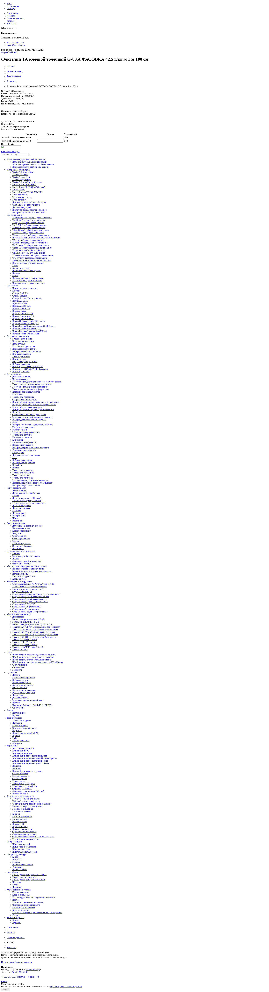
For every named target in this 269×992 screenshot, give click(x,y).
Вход (9, 3)
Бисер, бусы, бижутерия (18, 169)
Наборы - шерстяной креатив (26, 485)
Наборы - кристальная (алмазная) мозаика (32, 424)
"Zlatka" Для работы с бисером (27, 182)
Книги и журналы (15, 917)
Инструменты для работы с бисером (29, 210)
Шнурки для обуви (21, 849)
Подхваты (17, 859)
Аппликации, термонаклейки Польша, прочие (34, 758)
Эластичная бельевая (22, 546)
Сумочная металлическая (24, 831)
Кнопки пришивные (22, 816)
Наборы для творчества (23, 462)
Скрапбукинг (13, 872)
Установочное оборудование (26, 839)
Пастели (16, 412)
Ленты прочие (19, 513)
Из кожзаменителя (21, 528)
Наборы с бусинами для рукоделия (28, 212)
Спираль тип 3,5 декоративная (26, 606)
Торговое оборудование (23, 576)
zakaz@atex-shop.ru (16, 45)
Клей (14, 457)
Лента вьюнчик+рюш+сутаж (26, 493)
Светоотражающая (21, 538)
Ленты (15, 558)
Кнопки (16, 814)
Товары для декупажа (22, 470)
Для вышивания (14, 215)
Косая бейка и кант (21, 531)
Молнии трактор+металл (19, 614)
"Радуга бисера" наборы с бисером (29, 250)
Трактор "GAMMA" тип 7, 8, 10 (27, 647)
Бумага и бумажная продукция (27, 407)
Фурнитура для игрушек (24, 450)
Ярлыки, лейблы (20, 574)
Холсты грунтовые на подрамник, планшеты (33, 897)
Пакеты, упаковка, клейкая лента (28, 569)
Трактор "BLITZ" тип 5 (23, 642)
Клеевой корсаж (20, 725)
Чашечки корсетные (21, 563)
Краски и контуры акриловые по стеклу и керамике (37, 912)
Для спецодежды (20, 697)
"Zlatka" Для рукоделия (23, 172)
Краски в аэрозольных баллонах (27, 902)
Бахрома (16, 862)
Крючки (16, 291)
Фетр (14, 422)
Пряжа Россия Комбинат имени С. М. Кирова (34, 326)
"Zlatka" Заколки (20, 174)
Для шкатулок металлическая (26, 455)
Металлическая (19, 819)
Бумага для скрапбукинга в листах (28, 879)
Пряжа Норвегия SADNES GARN (28, 321)
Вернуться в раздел (10, 151)
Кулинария (17, 440)
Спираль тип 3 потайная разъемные (29, 599)
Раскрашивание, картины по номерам (30, 480)
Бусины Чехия (19, 200)
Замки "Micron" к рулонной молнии (29, 586)
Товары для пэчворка (22, 478)
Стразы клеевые (20, 773)
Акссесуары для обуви (23, 748)
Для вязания (12, 285)
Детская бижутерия (21, 207)
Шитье (15, 518)
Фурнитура (17, 867)
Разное (10, 710)
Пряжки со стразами (22, 829)
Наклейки (17, 465)
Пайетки (16, 768)
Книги (15, 920)
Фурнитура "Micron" (22, 788)
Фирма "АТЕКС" (9, 52)
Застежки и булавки (21, 811)
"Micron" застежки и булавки (26, 801)
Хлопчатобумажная (21, 543)
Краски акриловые (21, 895)
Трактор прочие (19, 649)
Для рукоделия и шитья (18, 336)
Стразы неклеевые (21, 776)
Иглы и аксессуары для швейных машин (26, 159)
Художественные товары (19, 890)
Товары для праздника (23, 397)
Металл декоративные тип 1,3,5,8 (28, 619)
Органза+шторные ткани (24, 728)
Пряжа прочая (19, 311)
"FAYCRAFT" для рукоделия (26, 205)
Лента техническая (16, 523)
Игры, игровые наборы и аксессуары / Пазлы (34, 404)
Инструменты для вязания (24, 288)
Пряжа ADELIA (20, 301)
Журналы (16, 922)
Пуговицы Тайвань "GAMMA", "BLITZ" (32, 705)
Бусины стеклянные (22, 197)
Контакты (11, 23)
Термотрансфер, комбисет (24, 786)
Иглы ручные (18, 344)
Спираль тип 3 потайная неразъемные (30, 596)
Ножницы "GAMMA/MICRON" (27, 366)
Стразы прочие (19, 778)
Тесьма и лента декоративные (26, 500)
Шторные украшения (22, 864)
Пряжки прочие (19, 826)
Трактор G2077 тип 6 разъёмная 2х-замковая (33, 632)
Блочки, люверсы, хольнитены (27, 806)
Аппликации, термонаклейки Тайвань (30, 763)
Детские (16, 675)
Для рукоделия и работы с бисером (29, 202)
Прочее (15, 467)
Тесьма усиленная (20, 740)
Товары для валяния (22, 435)
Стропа (15, 541)
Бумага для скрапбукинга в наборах (29, 874)
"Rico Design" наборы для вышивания (30, 230)
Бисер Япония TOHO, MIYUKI (27, 192)
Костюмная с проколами (24, 690)
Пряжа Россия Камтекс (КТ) (25, 323)
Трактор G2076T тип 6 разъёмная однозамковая (35, 629)
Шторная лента (19, 869)
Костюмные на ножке (22, 685)
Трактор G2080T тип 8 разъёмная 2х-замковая (34, 637)
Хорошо (5, 989)
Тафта (15, 738)
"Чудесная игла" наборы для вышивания (31, 260)
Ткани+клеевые (14, 76)
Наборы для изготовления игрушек (29, 419)
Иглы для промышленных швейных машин (33, 164)
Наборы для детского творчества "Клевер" (32, 483)
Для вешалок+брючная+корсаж (27, 526)
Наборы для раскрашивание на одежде (30, 447)
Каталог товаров (15, 71)
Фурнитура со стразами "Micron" (28, 791)
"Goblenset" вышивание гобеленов (28, 220)
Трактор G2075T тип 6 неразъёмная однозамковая (36, 627)
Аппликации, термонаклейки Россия (30, 761)
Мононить (17, 670)
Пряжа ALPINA (20, 303)
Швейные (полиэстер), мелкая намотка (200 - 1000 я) (37, 662)
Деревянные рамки (21, 376)
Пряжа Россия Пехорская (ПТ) (26, 328)
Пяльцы (16, 273)
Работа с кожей (19, 430)
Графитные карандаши (23, 427)
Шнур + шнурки (14, 841)
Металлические (19, 687)
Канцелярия (18, 452)
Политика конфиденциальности (16, 962)
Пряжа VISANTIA (21, 308)
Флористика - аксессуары (24, 399)
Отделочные (18, 667)
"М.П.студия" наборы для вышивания (30, 245)
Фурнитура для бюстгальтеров (26, 561)
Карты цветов (19, 579)
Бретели (16, 553)
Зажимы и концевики (22, 809)
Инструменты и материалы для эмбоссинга (33, 409)
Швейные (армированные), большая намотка (33, 654)
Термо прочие (19, 781)
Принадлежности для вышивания (28, 283)
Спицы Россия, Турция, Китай (27, 298)
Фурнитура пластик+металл (20, 796)
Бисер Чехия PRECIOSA (24, 184)
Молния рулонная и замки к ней (27, 589)
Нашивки (16, 766)
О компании (12, 13)
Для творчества (14, 374)
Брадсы (15, 884)
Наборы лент (18, 515)
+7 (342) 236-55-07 (19, 972)
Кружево (16, 510)
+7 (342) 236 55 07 (15, 42)
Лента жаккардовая (21, 505)
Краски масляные (20, 892)
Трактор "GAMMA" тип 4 (24, 639)
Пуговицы (12, 672)
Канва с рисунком (21, 268)
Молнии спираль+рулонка (19, 581)
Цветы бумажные (20, 379)
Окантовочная (19, 536)
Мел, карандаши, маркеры (24, 361)
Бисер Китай (18, 189)
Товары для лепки (21, 475)
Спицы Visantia (19, 296)
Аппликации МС (20, 751)
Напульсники (18, 713)
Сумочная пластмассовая (24, 834)
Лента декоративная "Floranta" (26, 498)
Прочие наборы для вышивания (27, 263)
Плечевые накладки (21, 354)
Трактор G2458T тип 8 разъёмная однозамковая (35, 634)
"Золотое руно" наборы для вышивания (31, 235)
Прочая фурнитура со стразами (27, 771)
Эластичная (18, 548)
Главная (10, 66)
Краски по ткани (20, 910)
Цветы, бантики (20, 793)
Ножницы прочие (20, 371)
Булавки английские (22, 339)
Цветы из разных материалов (26, 392)
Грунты (15, 915)
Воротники (17, 521)
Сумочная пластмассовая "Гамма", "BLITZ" (33, 836)
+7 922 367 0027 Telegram (13, 977)
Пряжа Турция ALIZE (22, 313)
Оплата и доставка (16, 18)
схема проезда (33, 969)
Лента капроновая (21, 508)
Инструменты (19, 359)
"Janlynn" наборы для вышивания (28, 222)
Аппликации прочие (22, 753)
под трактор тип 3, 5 (22, 591)
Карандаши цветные (22, 437)
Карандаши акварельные (24, 442)
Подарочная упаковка (22, 445)
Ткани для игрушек (21, 720)
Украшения (12, 745)
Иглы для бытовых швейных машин (29, 162)
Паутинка (17, 730)
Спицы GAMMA (20, 293)
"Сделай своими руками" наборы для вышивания (36, 237)
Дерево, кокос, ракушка (23, 692)
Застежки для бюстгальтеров (26, 556)
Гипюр (15, 495)
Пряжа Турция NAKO (22, 318)
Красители (17, 394)
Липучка (16, 533)
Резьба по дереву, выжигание (26, 432)
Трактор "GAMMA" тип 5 (24, 644)
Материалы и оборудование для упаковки (27, 566)
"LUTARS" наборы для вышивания (29, 225)
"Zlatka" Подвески (21, 177)
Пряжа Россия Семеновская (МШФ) (29, 331)
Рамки (15, 275)
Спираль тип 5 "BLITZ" (23, 604)
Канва (15, 265)
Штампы (16, 882)
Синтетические (19, 665)
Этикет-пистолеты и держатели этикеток (32, 571)
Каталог (10, 21)
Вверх (4, 981)
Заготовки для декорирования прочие (30, 387)
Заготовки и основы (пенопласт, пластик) (32, 417)
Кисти (15, 857)
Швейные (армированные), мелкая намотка (33, 657)
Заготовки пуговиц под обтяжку (27, 700)
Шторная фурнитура (16, 854)
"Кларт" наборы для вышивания (27, 240)
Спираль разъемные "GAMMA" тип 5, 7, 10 (33, 584)
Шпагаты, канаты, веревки (25, 852)
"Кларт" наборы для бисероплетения (29, 243)
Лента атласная (19, 490)
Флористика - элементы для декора (29, 414)
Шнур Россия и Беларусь (24, 847)
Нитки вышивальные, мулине (26, 270)
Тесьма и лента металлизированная (29, 503)
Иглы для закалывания (23, 341)
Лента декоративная (16, 488)
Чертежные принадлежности (26, 905)
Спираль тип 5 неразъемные (25, 609)
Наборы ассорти (20, 680)
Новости (11, 16)
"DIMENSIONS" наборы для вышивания (32, 217)
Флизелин (11, 81)
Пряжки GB (18, 824)
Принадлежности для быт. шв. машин (30, 167)
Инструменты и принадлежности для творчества (35, 402)
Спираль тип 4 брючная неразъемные (30, 601)
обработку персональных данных (66, 986)
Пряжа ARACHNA (21, 306)
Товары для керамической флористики (30, 389)
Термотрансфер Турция (23, 783)
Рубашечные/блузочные (23, 677)
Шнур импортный (21, 844)
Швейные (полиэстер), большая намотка (31, 660)
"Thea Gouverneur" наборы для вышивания (32, 255)
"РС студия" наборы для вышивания (29, 258)
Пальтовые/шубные (21, 682)
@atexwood (33, 977)
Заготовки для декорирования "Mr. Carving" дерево (36, 382)
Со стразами (18, 708)
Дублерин (17, 723)
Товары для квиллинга (23, 472)
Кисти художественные (23, 907)
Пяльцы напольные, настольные (27, 278)
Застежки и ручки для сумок (26, 799)
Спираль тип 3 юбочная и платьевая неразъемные (36, 594)
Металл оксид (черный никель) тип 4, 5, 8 (32, 624)
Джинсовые (18, 617)
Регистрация (13, 6)
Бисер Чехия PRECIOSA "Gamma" (28, 187)
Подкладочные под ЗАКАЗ (25, 733)
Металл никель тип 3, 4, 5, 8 (25, 622)
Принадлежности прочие (24, 349)
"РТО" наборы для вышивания (27, 280)
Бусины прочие (19, 194)
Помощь (11, 8)
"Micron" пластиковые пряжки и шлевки (31, 804)
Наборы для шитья (21, 364)
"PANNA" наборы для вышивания (28, 227)
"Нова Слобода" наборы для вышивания (31, 248)
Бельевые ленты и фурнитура (21, 551)
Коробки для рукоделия (23, 346)
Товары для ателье (21, 356)
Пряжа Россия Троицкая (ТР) (26, 333)
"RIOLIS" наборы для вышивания (28, 253)
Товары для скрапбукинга (24, 877)
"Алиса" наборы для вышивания (28, 232)
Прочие (16, 702)
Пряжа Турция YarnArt (23, 316)
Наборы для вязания (22, 460)
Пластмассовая (19, 821)
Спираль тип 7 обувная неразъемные (29, 612)
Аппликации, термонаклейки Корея (29, 756)
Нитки (10, 652)
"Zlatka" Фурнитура (21, 179)
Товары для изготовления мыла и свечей (31, 384)
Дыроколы (17, 887)
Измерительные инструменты (26, 351)
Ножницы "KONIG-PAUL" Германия (30, 369)
